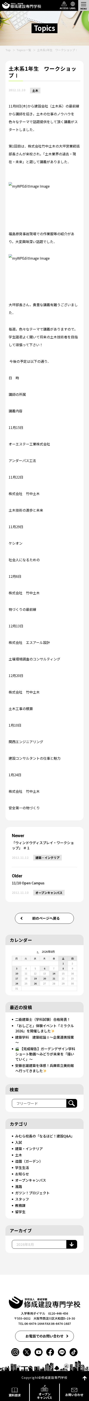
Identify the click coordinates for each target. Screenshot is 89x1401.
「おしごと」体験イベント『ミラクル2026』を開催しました (44, 1028)
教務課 (20, 1205)
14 (53, 973)
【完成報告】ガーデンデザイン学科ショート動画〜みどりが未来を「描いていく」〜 (45, 1054)
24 (16, 983)
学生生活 (22, 1167)
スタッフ (22, 1199)
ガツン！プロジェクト (32, 1192)
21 (53, 978)
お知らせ (22, 1173)
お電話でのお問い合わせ (44, 1336)
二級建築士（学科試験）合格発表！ (42, 1019)
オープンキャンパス (48, 892)
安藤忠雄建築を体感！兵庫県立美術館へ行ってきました (44, 1068)
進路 (18, 1186)
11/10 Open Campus (28, 882)
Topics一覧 (23, 50)
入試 (18, 1142)
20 (44, 978)
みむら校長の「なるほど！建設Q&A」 (44, 1136)
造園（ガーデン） (29, 1161)
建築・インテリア (47, 857)
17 (16, 978)
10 (16, 973)
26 (35, 983)
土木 (35, 90)
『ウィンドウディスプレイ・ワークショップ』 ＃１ (43, 845)
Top (8, 50)
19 (35, 978)
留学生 (20, 1211)
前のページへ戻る (46, 918)
